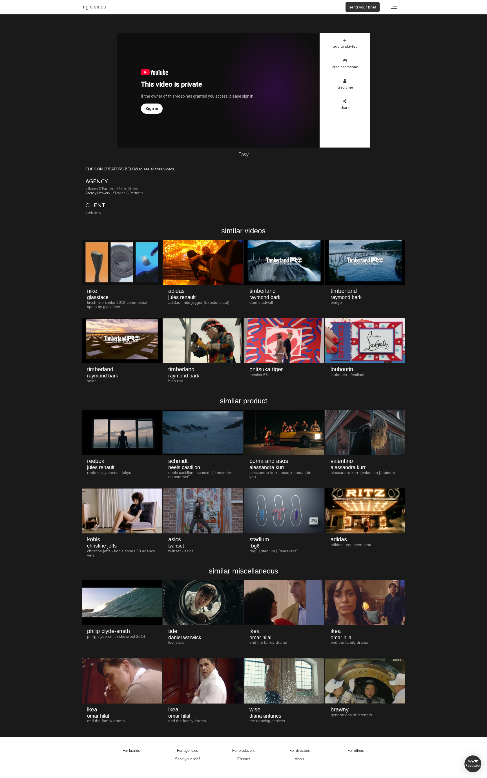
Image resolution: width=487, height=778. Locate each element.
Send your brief (187, 759)
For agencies (187, 750)
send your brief (362, 7)
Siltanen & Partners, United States (111, 188)
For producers (243, 750)
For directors (299, 750)
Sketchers (93, 212)
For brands (131, 750)
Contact (243, 759)
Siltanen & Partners (128, 193)
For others (355, 750)
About (299, 759)
